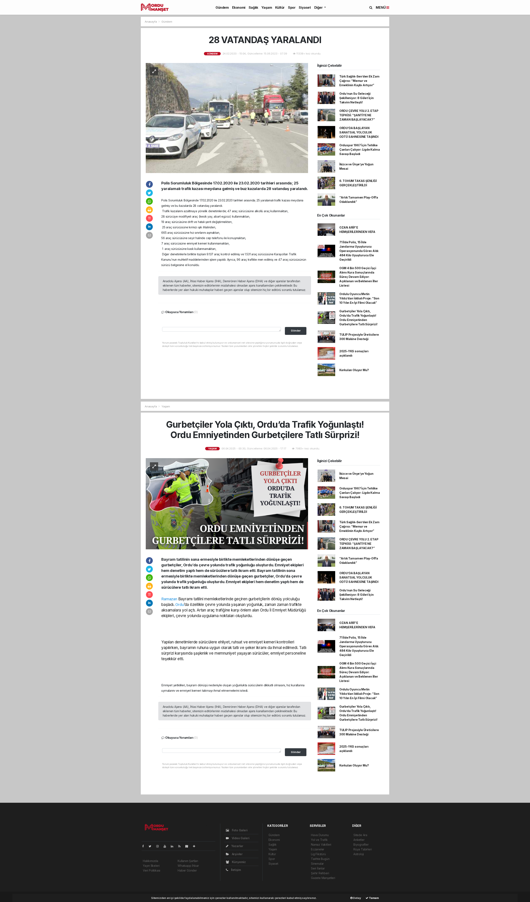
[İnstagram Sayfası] (159, 846)
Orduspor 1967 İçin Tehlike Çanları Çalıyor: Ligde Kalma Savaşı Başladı (359, 149)
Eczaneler (317, 849)
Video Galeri (240, 838)
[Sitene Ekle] (196, 846)
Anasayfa (151, 21)
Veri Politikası (151, 870)
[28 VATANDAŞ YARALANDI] (227, 117)
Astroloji (358, 854)
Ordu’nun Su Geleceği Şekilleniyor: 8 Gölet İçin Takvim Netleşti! (356, 98)
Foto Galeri (239, 830)
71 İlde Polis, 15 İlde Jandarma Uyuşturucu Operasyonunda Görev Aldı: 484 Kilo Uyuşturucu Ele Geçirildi (359, 250)
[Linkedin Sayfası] (174, 846)
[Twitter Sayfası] (152, 846)
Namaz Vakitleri (321, 844)
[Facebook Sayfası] (144, 846)
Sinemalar (317, 863)
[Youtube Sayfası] (166, 846)
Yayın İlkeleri (151, 865)
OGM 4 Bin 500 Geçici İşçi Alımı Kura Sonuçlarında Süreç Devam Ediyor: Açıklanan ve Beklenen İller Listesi (358, 276)
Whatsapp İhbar (188, 865)
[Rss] (181, 846)
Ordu (179, 604)
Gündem (222, 7)
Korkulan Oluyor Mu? (354, 370)
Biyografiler (361, 844)
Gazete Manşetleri (323, 878)
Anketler (358, 839)
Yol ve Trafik (319, 839)
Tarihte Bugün (320, 859)
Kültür (280, 7)
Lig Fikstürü (318, 854)
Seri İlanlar (318, 868)
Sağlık (253, 7)
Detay (357, 898)
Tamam (373, 898)
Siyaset (305, 7)
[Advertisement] (87, 53)
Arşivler (237, 854)
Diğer (319, 7)
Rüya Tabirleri (362, 849)
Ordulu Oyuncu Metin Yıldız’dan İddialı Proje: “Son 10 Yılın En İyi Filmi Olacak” (359, 298)
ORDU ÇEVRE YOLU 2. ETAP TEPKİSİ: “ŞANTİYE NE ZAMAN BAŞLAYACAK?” (358, 115)
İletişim (235, 870)
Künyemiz (238, 862)
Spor (291, 7)
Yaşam (266, 7)
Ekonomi (238, 7)
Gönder (296, 330)
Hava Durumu (320, 835)
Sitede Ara (360, 835)
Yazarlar (236, 846)
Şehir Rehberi (320, 873)
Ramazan (169, 599)
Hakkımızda (150, 861)
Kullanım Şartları (188, 861)
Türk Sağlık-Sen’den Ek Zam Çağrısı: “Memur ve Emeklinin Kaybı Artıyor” (359, 81)
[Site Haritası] (188, 846)
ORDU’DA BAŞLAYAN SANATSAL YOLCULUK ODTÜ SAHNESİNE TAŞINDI (358, 132)
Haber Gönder (187, 870)
